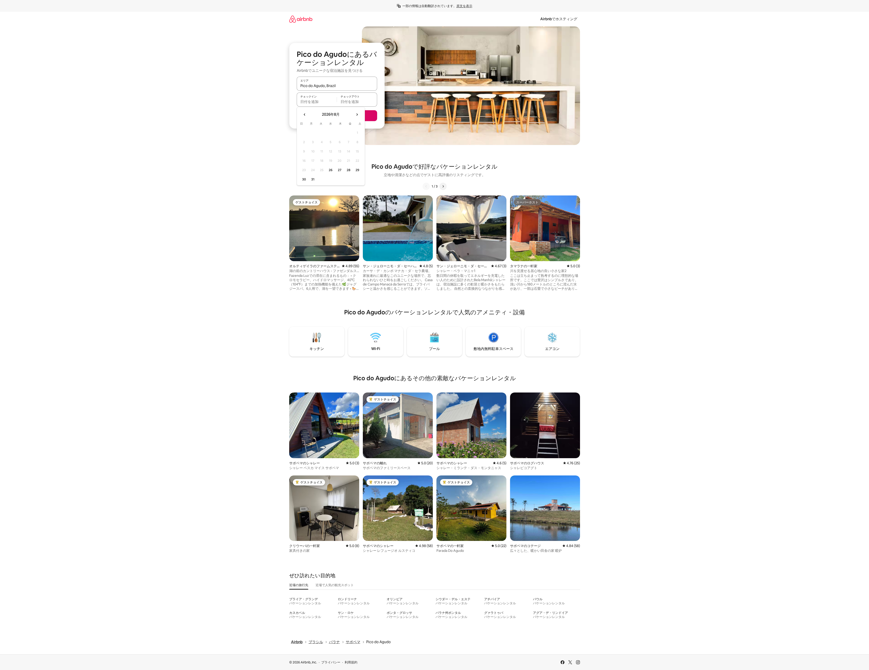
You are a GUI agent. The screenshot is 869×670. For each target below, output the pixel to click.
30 (304, 179)
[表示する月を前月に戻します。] (304, 114)
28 (348, 170)
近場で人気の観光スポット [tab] (335, 585)
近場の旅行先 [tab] (298, 585)
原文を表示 (464, 6)
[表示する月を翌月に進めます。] (357, 114)
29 (357, 170)
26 (330, 170)
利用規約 (351, 662)
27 (339, 170)
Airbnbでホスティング (558, 19)
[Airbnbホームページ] (300, 19)
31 (312, 179)
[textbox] (316, 101)
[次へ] (443, 186)
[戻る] (426, 186)
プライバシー (330, 662)
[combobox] (336, 85)
